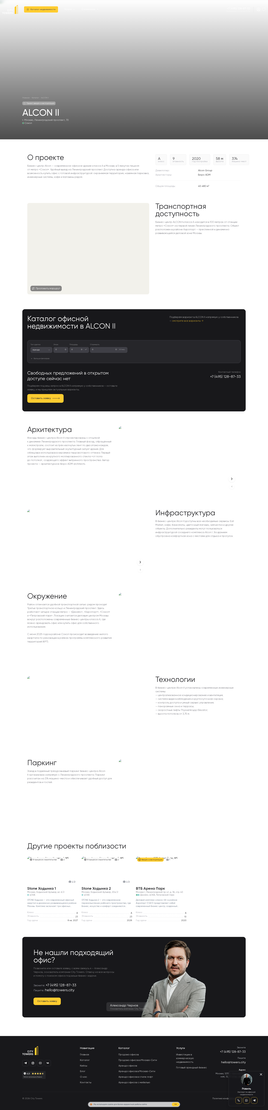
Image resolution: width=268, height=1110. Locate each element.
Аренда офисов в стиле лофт (135, 1077)
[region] (88, 248)
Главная (84, 1054)
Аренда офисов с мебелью (134, 1082)
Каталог (85, 1060)
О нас (83, 1077)
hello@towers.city (59, 990)
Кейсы (83, 1066)
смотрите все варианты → (187, 321)
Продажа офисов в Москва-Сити (137, 1060)
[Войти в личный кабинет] (259, 9)
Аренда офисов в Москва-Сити (136, 1071)
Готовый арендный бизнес (191, 1067)
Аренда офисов (127, 1066)
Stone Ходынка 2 (96, 888)
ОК (175, 1104)
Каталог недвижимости (43, 9)
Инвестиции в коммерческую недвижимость (185, 1058)
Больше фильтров (41, 359)
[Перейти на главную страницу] (10, 9)
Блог (82, 1071)
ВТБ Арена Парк (150, 888)
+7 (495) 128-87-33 (238, 8)
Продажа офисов (128, 1054)
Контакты (85, 1082)
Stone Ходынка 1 (41, 888)
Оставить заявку (41, 398)
